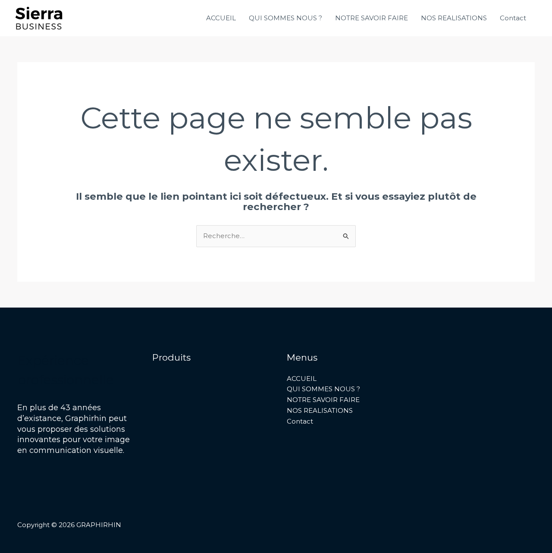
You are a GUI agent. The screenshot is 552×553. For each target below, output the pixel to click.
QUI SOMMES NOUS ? (285, 18)
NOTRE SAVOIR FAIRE (371, 18)
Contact (513, 18)
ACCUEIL (221, 18)
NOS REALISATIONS (454, 18)
